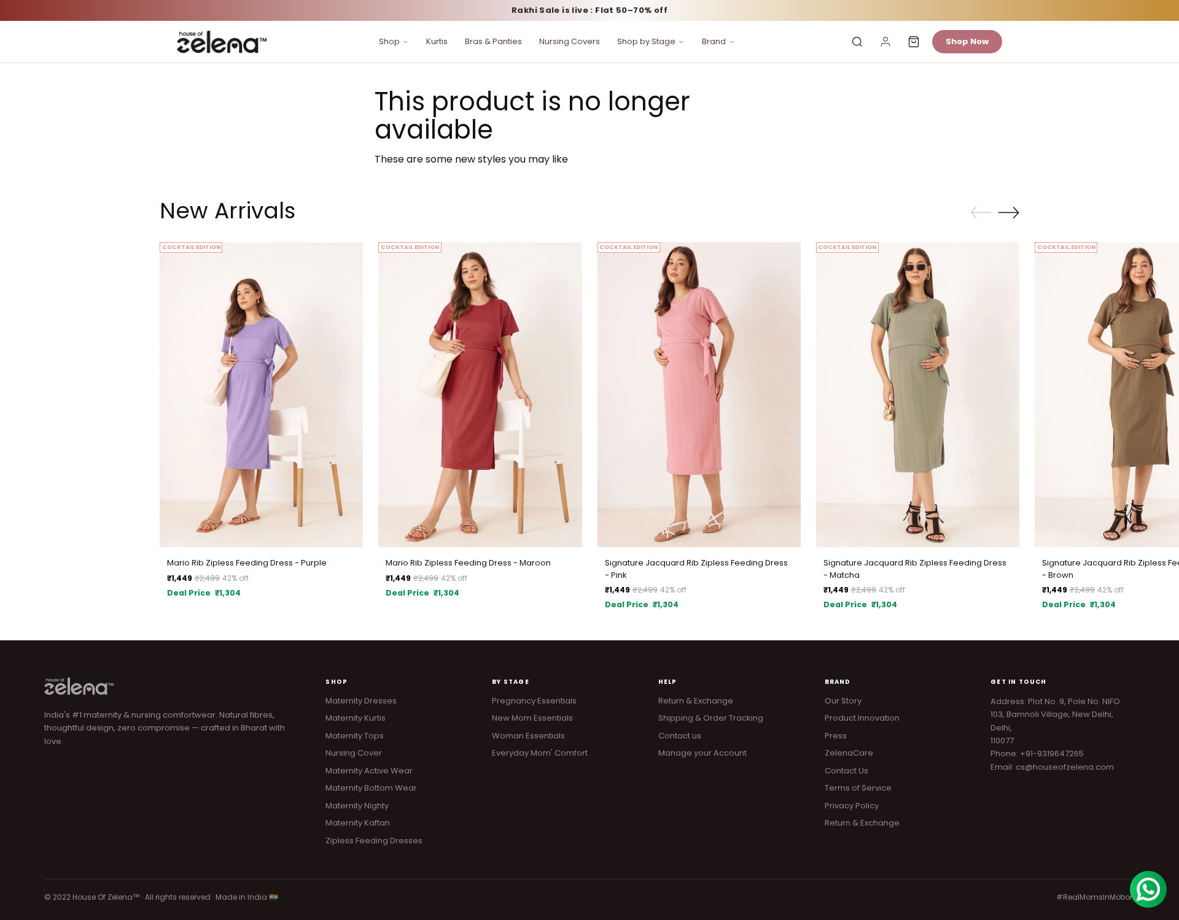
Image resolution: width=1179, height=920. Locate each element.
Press (836, 736)
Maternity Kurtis (355, 718)
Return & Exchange (695, 701)
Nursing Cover (353, 753)
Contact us (679, 736)
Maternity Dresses (361, 701)
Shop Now (967, 41)
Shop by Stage (646, 41)
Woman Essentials (528, 736)
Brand (714, 41)
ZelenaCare (849, 753)
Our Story (843, 701)
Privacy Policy (852, 805)
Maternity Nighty (357, 805)
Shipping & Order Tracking (710, 718)
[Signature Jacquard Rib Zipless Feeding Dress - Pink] (699, 394)
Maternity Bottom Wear (371, 788)
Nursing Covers (569, 41)
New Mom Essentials (532, 718)
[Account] (885, 42)
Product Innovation (862, 718)
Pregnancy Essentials (534, 701)
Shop (389, 41)
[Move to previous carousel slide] (980, 212)
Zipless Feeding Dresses (373, 840)
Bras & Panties (493, 41)
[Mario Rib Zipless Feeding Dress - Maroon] (480, 394)
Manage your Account (702, 753)
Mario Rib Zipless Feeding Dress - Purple (247, 563)
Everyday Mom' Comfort (540, 753)
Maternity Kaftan (357, 823)
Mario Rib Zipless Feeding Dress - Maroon (468, 563)
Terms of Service (858, 788)
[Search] (857, 42)
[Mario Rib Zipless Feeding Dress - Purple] (261, 394)
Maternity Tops (354, 736)
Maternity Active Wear (369, 770)
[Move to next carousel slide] (1008, 212)
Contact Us (846, 770)
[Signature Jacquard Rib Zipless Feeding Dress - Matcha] (917, 394)
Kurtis (437, 41)
